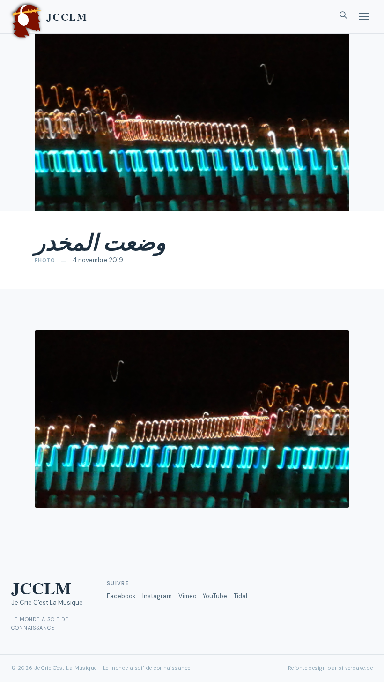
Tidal (240, 596)
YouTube (215, 596)
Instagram (157, 596)
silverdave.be (356, 668)
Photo (45, 260)
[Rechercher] (343, 17)
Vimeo (187, 596)
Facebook (121, 596)
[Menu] (364, 16)
